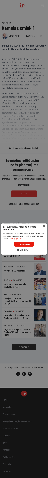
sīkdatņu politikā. (16, 239)
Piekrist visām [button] (24, 244)
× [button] (44, 226)
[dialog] (24, 239)
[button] (24, 249)
